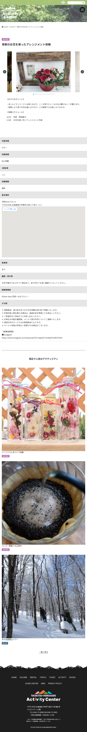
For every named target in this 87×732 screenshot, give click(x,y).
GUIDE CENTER (31, 683)
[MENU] (82, 9)
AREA (43, 683)
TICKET (52, 677)
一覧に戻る (43, 652)
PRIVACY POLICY (55, 683)
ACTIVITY (62, 677)
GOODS (72, 677)
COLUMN (23, 677)
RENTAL (33, 677)
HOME (14, 677)
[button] (33, 94)
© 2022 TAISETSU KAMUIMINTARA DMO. (43, 727)
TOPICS (43, 677)
